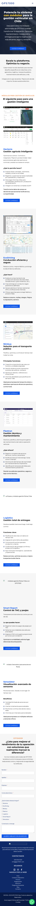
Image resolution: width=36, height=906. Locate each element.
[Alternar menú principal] (32, 3)
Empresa (4, 785)
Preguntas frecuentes (18, 885)
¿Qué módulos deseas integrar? (10, 800)
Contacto (18, 889)
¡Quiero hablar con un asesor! (15, 836)
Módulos (18, 879)
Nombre (4, 770)
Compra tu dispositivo (18, 877)
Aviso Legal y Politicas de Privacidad (14, 900)
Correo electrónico (7, 793)
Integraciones (18, 881)
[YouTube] (14, 870)
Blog (18, 887)
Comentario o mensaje (8, 823)
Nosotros (18, 883)
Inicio (18, 876)
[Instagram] (18, 870)
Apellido (4, 777)
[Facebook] (21, 870)
